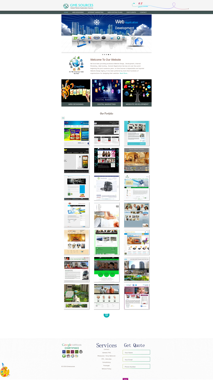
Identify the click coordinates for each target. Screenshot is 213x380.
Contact (143, 12)
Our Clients (131, 12)
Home (66, 12)
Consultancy (106, 362)
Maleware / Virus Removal (106, 356)
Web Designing (78, 12)
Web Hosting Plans (115, 12)
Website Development (137, 104)
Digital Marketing (106, 104)
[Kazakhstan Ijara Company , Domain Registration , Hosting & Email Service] (136, 187)
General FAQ (106, 352)
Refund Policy (106, 369)
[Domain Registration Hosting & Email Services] (106, 187)
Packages (106, 365)
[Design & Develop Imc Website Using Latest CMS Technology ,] (76, 187)
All (63, 118)
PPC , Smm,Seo (106, 359)
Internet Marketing (95, 12)
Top (106, 314)
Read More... (124, 73)
